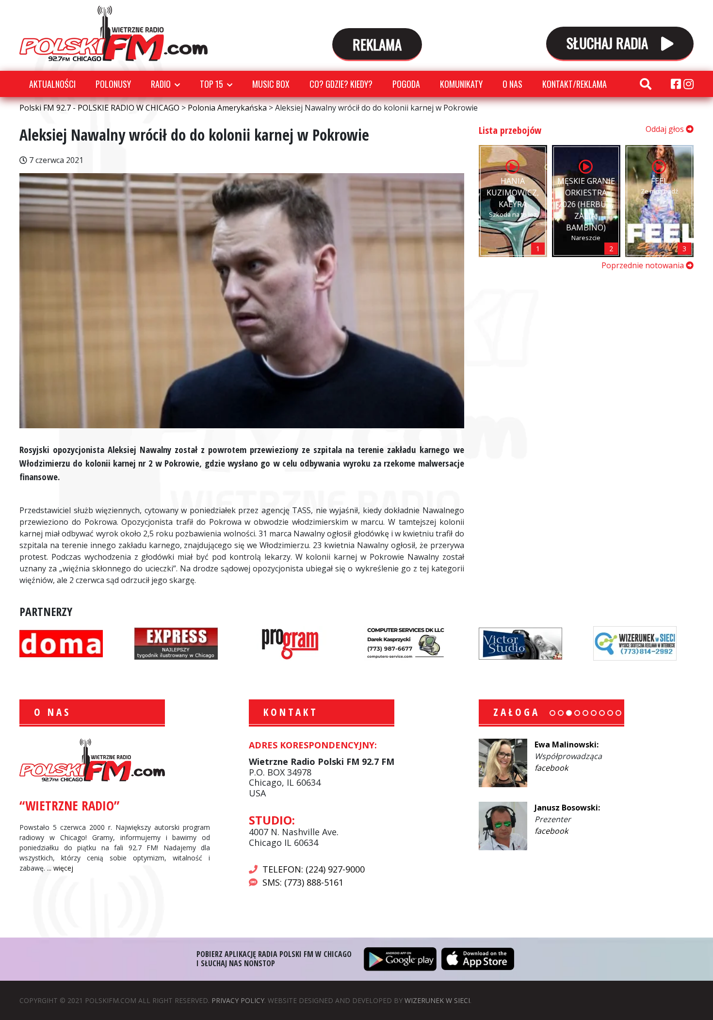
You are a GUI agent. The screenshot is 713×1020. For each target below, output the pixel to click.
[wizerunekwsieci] (635, 642)
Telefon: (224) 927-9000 (313, 869)
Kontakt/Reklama (574, 84)
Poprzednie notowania (643, 265)
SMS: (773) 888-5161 (302, 882)
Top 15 (211, 84)
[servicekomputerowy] (405, 642)
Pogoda (406, 84)
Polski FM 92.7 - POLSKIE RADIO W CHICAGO (113, 33)
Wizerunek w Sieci (437, 1000)
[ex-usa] (176, 642)
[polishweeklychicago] (290, 642)
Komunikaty (461, 84)
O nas (512, 84)
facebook (551, 767)
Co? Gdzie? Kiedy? (341, 84)
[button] (552, 713)
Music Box (271, 84)
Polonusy (113, 84)
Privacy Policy (237, 1000)
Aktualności (52, 84)
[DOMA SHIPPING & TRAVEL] (61, 642)
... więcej (60, 868)
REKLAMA (377, 43)
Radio (161, 84)
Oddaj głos (666, 129)
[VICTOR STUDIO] (520, 642)
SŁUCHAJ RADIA (609, 42)
